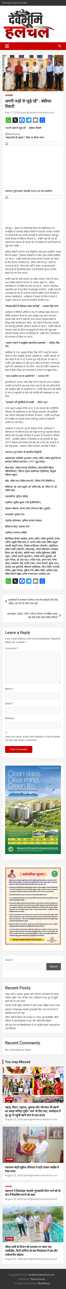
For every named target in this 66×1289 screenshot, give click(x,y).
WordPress (44, 1283)
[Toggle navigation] (7, 46)
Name (9, 688)
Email (9, 703)
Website (9, 718)
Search (9, 959)
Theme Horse (37, 1279)
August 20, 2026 (14, 1199)
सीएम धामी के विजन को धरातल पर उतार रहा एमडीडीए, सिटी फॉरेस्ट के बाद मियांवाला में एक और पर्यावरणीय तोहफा (31, 1250)
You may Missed (17, 1062)
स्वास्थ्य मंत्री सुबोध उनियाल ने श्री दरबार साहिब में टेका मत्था (32, 1005)
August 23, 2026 (14, 1119)
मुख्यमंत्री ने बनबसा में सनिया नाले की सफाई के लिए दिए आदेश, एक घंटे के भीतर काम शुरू (33, 601)
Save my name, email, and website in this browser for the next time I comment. (32, 738)
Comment (11, 648)
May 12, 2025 (12, 112)
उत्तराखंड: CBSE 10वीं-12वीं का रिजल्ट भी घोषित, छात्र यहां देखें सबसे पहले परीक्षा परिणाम (32, 615)
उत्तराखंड (9, 95)
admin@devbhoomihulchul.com (37, 112)
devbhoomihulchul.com (41, 1274)
